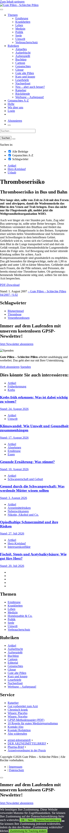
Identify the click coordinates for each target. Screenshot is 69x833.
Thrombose (14, 314)
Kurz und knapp (25, 76)
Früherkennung (17, 386)
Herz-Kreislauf (17, 169)
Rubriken (13, 45)
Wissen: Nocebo (17, 716)
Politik (19, 32)
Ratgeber (20, 90)
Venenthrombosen (19, 317)
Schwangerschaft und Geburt (25, 479)
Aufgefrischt (22, 52)
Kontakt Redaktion (19, 730)
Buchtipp (20, 59)
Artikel (12, 165)
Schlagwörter (20, 159)
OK (23, 820)
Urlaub (12, 172)
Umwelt (20, 39)
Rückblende (22, 93)
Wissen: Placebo (17, 713)
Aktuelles (21, 49)
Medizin (20, 28)
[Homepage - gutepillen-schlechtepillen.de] (19, 5)
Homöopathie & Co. (20, 615)
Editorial (13, 662)
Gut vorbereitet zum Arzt (23, 706)
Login (11, 110)
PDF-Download (10, 284)
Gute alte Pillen (24, 73)
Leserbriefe (22, 80)
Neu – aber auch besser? (30, 86)
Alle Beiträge (20, 151)
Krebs (11, 389)
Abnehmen (14, 447)
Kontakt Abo (15, 726)
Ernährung (21, 18)
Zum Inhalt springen (12, 1)
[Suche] (9, 125)
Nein (30, 820)
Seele (18, 35)
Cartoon (20, 62)
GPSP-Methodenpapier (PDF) (26, 720)
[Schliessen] (1, 777)
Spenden (25, 366)
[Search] (13, 138)
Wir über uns (15, 107)
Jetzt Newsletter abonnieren (16, 344)
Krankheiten (22, 21)
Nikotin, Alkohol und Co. (23, 514)
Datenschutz (16, 770)
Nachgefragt (22, 83)
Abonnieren (15, 120)
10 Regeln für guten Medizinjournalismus (33, 723)
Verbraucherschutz (26, 42)
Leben (19, 25)
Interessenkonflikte (19, 546)
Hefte (11, 104)
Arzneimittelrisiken (19, 507)
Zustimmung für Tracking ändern (28, 831)
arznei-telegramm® (19, 740)
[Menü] (1, 9)
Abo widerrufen (17, 733)
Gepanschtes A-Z (18, 100)
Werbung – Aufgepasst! (29, 97)
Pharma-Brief (16, 747)
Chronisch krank (18, 709)
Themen (13, 15)
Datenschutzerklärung (48, 820)
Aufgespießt (22, 56)
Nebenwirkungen (18, 511)
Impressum (15, 766)
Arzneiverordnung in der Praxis (27, 750)
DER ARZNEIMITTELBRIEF (27, 743)
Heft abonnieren (10, 366)
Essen (11, 454)
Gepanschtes (23, 66)
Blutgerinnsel (16, 311)
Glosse (19, 69)
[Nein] (63, 821)
